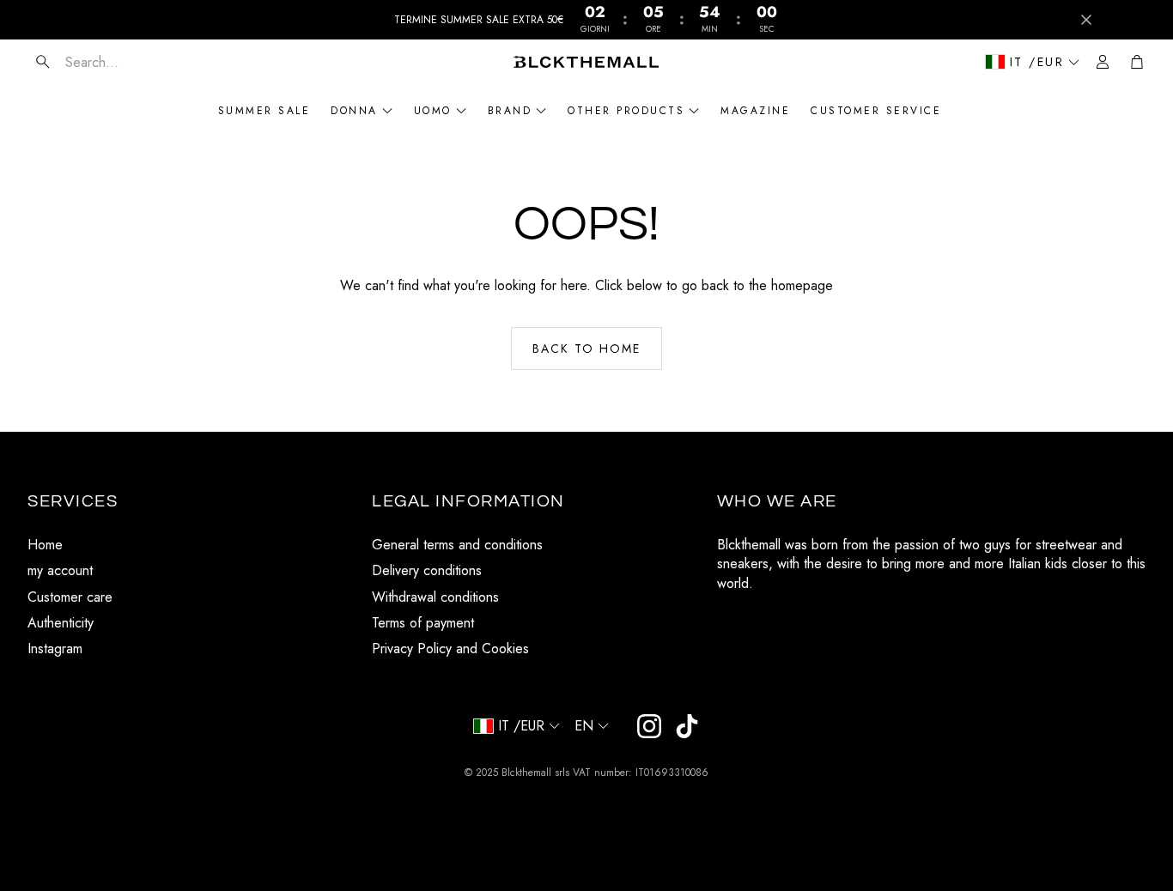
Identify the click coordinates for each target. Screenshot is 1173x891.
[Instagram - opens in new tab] (649, 726)
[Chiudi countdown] (1086, 19)
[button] (129, 61)
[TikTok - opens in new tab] (687, 726)
